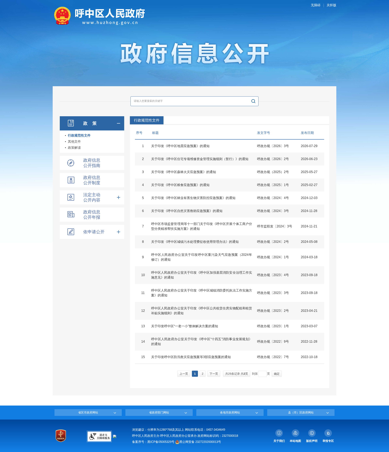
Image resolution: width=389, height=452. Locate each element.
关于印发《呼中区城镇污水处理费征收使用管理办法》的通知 (195, 241)
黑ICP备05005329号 (160, 441)
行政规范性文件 (79, 135)
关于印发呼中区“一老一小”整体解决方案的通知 (184, 326)
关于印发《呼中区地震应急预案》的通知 (180, 146)
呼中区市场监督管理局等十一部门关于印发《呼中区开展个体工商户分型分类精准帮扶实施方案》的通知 (201, 226)
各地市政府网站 (230, 412)
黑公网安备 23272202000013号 (200, 441)
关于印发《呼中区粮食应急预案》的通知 (180, 185)
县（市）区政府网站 (301, 412)
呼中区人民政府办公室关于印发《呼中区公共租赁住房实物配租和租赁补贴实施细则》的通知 (201, 311)
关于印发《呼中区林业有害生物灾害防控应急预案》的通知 (193, 198)
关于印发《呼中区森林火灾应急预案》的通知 (183, 172)
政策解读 (74, 147)
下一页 (213, 373)
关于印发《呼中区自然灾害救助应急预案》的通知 (186, 211)
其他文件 (74, 141)
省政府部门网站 (159, 412)
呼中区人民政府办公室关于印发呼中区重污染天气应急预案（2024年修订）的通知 (201, 257)
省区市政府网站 (88, 412)
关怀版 (331, 5)
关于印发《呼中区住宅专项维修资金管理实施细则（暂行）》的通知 (199, 159)
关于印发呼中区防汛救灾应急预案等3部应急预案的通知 (191, 357)
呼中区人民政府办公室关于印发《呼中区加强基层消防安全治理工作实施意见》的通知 (201, 275)
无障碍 (316, 5)
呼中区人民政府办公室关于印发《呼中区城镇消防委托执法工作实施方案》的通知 (201, 293)
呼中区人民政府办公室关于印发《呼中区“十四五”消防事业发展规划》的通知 (201, 341)
